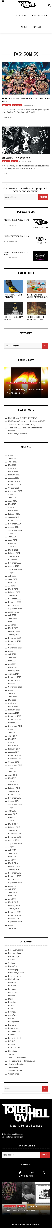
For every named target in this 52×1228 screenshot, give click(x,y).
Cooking (11, 963)
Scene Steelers (14, 1048)
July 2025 (12, 498)
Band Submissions (15, 950)
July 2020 (12, 693)
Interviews (6, 105)
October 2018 (13, 762)
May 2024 (12, 543)
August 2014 (13, 925)
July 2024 (12, 537)
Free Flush (12, 983)
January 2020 (13, 713)
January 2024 (13, 556)
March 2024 (13, 550)
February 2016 (14, 866)
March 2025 (13, 511)
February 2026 (14, 475)
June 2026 (12, 462)
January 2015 (13, 909)
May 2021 (12, 661)
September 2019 (15, 726)
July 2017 (12, 811)
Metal (9, 383)
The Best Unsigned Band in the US (21, 1061)
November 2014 (14, 915)
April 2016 (12, 860)
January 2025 (13, 517)
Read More (8, 117)
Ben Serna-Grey (26, 161)
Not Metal (12, 1012)
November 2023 (14, 563)
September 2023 (15, 569)
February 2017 (14, 827)
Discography (13, 970)
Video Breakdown (15, 1071)
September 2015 (15, 883)
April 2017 (12, 821)
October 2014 (13, 919)
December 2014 (14, 912)
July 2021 (12, 654)
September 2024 (15, 530)
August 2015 (13, 886)
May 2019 (12, 739)
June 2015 (12, 892)
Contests (12, 960)
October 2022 (13, 605)
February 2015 (14, 906)
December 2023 (14, 560)
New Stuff (17, 383)
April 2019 (12, 742)
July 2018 (12, 772)
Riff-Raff (12, 1045)
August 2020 (13, 690)
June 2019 (12, 736)
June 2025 (12, 501)
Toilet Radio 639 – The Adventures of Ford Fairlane (36, 319)
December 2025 (14, 481)
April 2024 (12, 547)
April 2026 (12, 468)
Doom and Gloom (15, 976)
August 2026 (13, 455)
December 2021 (14, 638)
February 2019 (14, 749)
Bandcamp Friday (15, 953)
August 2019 (13, 729)
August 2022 (13, 612)
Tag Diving (12, 1054)
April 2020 (12, 703)
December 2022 (14, 599)
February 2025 (14, 514)
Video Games (13, 1074)
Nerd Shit (6, 161)
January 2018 (13, 791)
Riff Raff (11, 1041)
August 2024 (13, 534)
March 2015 (13, 902)
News (10, 1009)
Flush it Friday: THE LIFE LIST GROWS (22, 418)
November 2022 (14, 602)
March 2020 (13, 707)
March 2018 (13, 785)
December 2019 (14, 716)
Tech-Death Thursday (17, 1058)
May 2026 (12, 465)
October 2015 (13, 879)
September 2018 (15, 765)
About (24, 27)
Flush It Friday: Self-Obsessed (19, 1210)
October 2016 (13, 840)
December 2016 (14, 834)
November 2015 (14, 876)
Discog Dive (12, 966)
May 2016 (12, 857)
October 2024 (13, 527)
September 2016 (15, 844)
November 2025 (14, 485)
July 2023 (12, 576)
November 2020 (14, 680)
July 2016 (12, 850)
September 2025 (15, 491)
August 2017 (13, 808)
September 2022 (15, 609)
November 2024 (14, 524)
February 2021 (14, 671)
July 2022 (12, 615)
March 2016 (13, 863)
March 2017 (13, 824)
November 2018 (14, 759)
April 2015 (12, 899)
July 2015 (12, 889)
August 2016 (13, 847)
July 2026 (12, 459)
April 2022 (12, 625)
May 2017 (12, 817)
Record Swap (13, 1028)
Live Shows (12, 992)
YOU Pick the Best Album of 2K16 (16, 236)
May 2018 (12, 778)
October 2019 (13, 723)
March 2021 (13, 667)
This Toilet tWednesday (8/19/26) (21, 425)
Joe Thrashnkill (29, 105)
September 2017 (15, 804)
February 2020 (14, 710)
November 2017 (14, 798)
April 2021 (12, 664)
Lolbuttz (11, 996)
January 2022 (13, 635)
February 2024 (14, 553)
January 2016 (13, 870)
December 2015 (14, 873)
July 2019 (12, 733)
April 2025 (12, 507)
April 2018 (12, 782)
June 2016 (12, 853)
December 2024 (14, 521)
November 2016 (14, 837)
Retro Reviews (14, 1031)
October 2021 (13, 645)
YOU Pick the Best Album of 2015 (16, 220)
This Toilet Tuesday (16, 1064)
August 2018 (13, 769)
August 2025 (13, 494)
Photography (13, 1022)
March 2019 (13, 746)
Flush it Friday (13, 979)
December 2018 (14, 755)
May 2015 (12, 896)
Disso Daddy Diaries (16, 973)
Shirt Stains (13, 1051)
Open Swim (13, 1015)
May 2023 (12, 583)
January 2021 (13, 674)
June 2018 (12, 775)
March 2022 (13, 628)
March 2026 (13, 472)
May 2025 (12, 504)
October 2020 (13, 684)
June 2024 (12, 540)
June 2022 (12, 618)
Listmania (12, 989)
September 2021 (15, 648)
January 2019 (13, 752)
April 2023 (12, 586)
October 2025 (13, 488)
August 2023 (13, 573)
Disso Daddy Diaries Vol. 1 (18, 434)
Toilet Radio (17, 105)
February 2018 (14, 788)
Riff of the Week (14, 1038)
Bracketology (13, 956)
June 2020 (12, 697)
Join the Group (40, 15)
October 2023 (13, 566)
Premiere (12, 1025)
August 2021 (13, 651)
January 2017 (13, 831)
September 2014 (15, 922)
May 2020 (12, 700)
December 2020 (14, 677)
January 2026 (13, 478)
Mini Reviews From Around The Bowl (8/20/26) (27, 421)
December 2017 (14, 795)
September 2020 (15, 687)
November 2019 (14, 720)
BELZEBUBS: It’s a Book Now (16, 157)
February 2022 (14, 631)
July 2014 (12, 928)
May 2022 (12, 622)
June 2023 (12, 579)
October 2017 (13, 801)
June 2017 (12, 814)
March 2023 (13, 589)
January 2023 (13, 596)
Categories (21, 15)
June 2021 (12, 658)
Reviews (14, 161)
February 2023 (14, 592)
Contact (36, 27)
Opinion (26, 383)
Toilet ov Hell (24, 1224)
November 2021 (14, 641)
